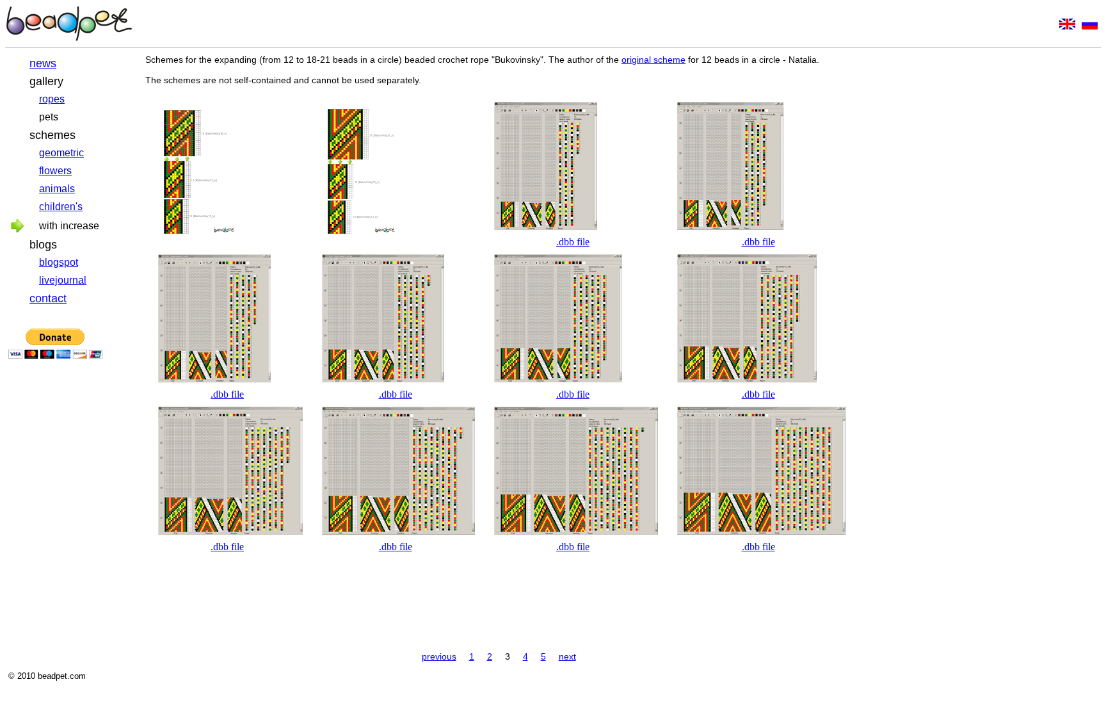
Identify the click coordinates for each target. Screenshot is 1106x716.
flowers (55, 170)
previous (439, 656)
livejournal (62, 280)
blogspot (58, 262)
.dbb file (572, 241)
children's (61, 206)
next (567, 656)
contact (48, 298)
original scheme (653, 59)
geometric (61, 152)
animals (57, 188)
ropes (52, 99)
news (42, 63)
